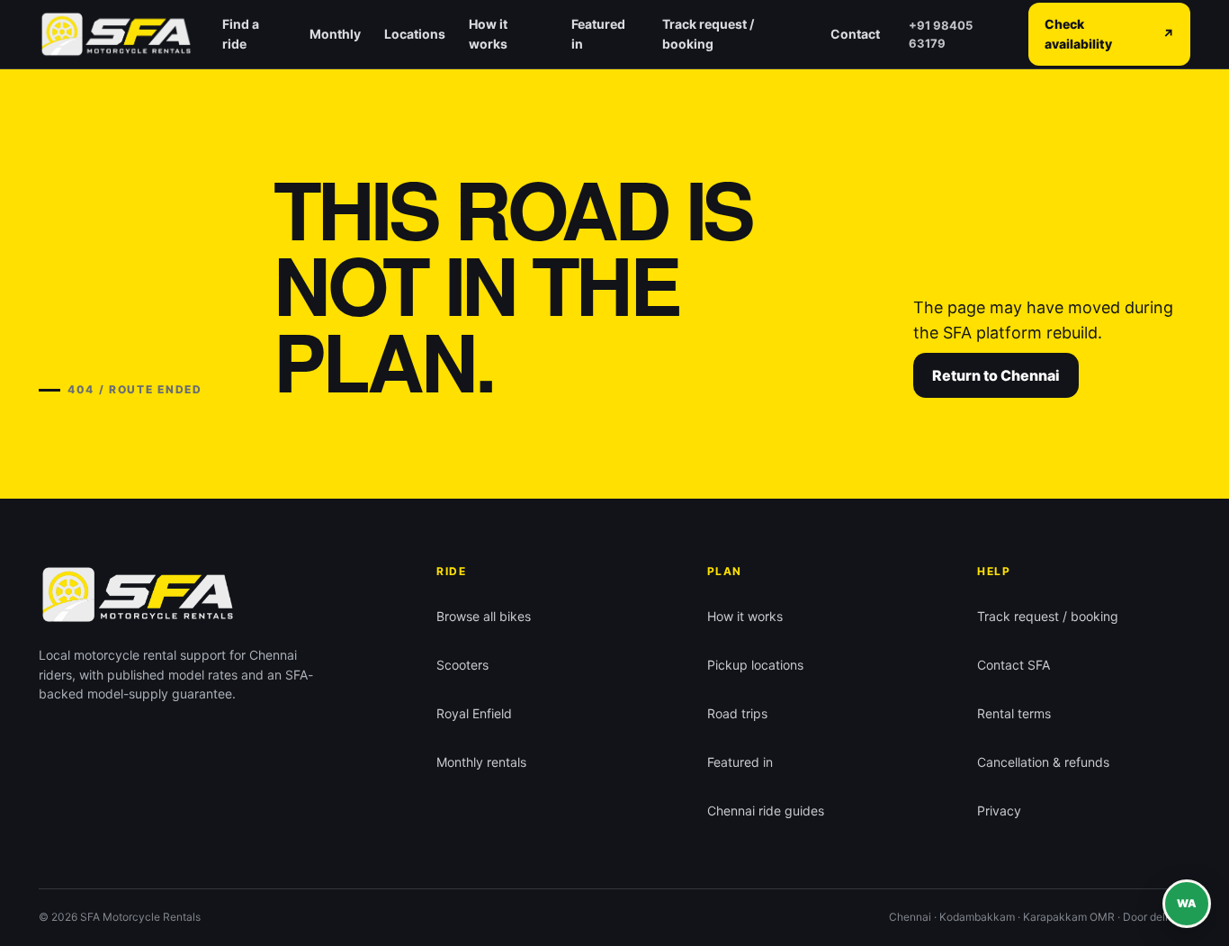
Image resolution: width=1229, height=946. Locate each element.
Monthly (335, 33)
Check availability (1109, 33)
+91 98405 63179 (941, 34)
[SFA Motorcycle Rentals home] (116, 34)
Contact (855, 33)
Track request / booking (708, 33)
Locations (414, 33)
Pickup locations (755, 664)
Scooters (462, 664)
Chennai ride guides (765, 810)
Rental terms (1014, 713)
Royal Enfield (474, 713)
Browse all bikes (483, 616)
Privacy (999, 810)
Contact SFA (1013, 664)
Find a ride (240, 33)
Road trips (737, 713)
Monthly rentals (481, 762)
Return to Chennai (996, 375)
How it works (488, 33)
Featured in (598, 33)
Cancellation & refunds (1043, 762)
